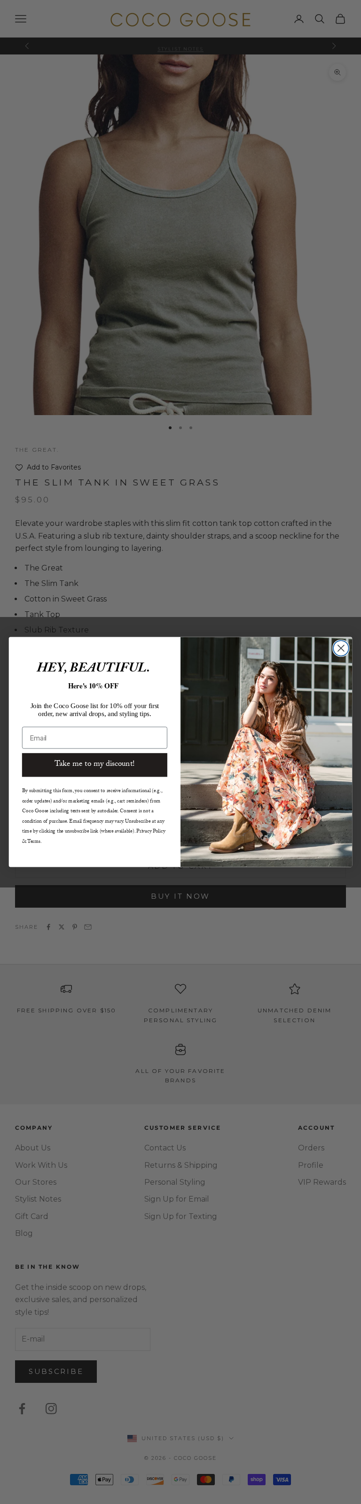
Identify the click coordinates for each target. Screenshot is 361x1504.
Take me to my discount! (95, 764)
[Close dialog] (341, 648)
